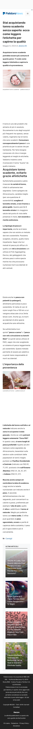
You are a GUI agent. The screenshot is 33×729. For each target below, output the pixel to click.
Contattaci (16, 707)
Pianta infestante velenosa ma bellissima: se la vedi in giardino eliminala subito (14, 660)
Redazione (14, 723)
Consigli (9, 539)
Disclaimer (16, 726)
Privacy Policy (24, 723)
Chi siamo (6, 723)
